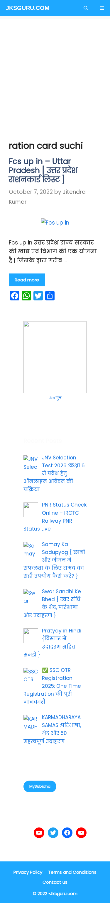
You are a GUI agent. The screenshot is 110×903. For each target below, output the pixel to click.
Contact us (55, 882)
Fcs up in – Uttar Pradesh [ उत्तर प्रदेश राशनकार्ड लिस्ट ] (43, 170)
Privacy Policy (27, 872)
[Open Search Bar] (86, 8)
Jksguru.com (28, 8)
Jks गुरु (55, 398)
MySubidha (39, 786)
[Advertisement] (55, 74)
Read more (27, 280)
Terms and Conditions (72, 872)
